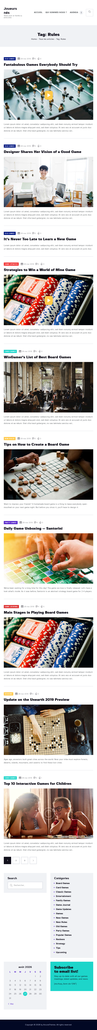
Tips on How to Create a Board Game (36, 444)
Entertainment (63, 896)
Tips (58, 948)
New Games (62, 918)
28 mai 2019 (26, 59)
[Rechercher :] (25, 885)
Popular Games (64, 935)
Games (59, 913)
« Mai (11, 1004)
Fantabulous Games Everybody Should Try (41, 65)
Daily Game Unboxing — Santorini (33, 528)
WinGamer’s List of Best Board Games (37, 357)
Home (34, 39)
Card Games (62, 888)
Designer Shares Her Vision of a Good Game (42, 152)
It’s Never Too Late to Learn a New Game (40, 239)
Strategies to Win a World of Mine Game (39, 270)
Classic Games (63, 892)
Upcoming (61, 952)
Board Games (63, 883)
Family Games (63, 900)
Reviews (60, 939)
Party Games (62, 931)
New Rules (61, 922)
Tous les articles (46, 39)
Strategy (60, 944)
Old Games (61, 926)
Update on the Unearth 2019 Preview (36, 700)
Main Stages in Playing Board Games (36, 612)
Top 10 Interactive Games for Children (37, 784)
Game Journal (63, 905)
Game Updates (63, 909)
